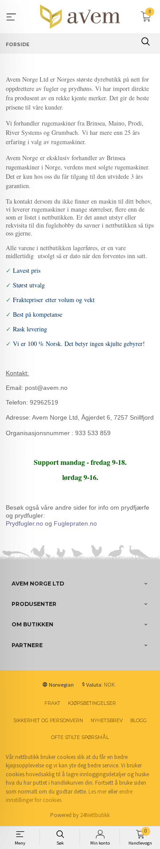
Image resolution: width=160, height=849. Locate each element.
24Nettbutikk (95, 815)
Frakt (52, 703)
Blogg (138, 720)
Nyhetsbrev (107, 720)
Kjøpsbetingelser (92, 703)
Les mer (97, 791)
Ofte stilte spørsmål (80, 737)
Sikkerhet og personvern (48, 720)
